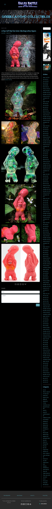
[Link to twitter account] (24, 504)
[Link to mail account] (30, 504)
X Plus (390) (45, 482)
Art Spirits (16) (46, 393)
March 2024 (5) (45, 135)
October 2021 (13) (46, 193)
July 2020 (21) (45, 224)
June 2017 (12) (45, 297)
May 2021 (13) (45, 204)
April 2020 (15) (45, 230)
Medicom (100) (45, 434)
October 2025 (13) (46, 96)
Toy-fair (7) (45, 477)
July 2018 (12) (45, 271)
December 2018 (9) (46, 261)
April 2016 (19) (45, 323)
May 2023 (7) (45, 155)
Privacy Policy (45, 495)
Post (38, 305)
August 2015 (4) (46, 338)
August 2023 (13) (46, 150)
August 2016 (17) (46, 316)
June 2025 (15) (45, 105)
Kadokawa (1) (45, 421)
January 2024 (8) (46, 139)
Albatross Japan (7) (46, 391)
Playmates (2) (45, 451)
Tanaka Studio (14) (46, 473)
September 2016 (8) (47, 314)
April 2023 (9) (45, 157)
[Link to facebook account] (21, 504)
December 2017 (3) (46, 284)
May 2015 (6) (45, 344)
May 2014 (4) (45, 367)
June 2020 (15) (45, 226)
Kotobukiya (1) (45, 428)
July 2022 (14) (45, 176)
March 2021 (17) (46, 207)
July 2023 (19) (45, 151)
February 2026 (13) (46, 88)
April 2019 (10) (45, 254)
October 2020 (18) (46, 217)
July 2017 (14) (45, 295)
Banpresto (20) (46, 397)
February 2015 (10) (46, 350)
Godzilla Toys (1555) (46, 417)
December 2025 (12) (46, 92)
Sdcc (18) (44, 460)
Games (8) (45, 412)
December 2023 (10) (46, 140)
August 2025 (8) (46, 101)
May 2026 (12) (45, 83)
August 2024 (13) (46, 125)
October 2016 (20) (46, 312)
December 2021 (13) (46, 189)
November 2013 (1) (46, 374)
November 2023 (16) (47, 142)
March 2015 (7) (45, 348)
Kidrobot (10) (45, 425)
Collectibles (3, 33)
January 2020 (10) (46, 235)
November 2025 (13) (47, 94)
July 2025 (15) (45, 103)
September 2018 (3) (47, 267)
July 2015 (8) (45, 340)
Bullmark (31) (45, 401)
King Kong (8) (45, 427)
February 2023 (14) (46, 161)
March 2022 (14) (46, 183)
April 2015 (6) (45, 346)
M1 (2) (44, 430)
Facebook (6, 79)
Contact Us (32, 495)
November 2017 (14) (47, 286)
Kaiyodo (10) (45, 423)
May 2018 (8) (45, 275)
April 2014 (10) (45, 368)
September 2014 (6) (47, 359)
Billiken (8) (45, 399)
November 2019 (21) (47, 239)
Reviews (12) (45, 458)
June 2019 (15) (45, 250)
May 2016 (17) (45, 321)
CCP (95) (44, 403)
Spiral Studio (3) (46, 469)
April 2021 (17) (45, 206)
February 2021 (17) (46, 209)
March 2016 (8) (45, 325)
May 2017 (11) (45, 299)
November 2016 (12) (47, 310)
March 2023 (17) (46, 159)
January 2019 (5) (46, 260)
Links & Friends (19, 495)
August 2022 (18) (46, 174)
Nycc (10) (44, 447)
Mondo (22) (45, 442)
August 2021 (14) (46, 198)
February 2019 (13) (46, 258)
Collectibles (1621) (46, 405)
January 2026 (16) (46, 90)
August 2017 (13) (46, 293)
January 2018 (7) (46, 282)
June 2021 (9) (45, 202)
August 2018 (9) (46, 269)
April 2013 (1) (45, 380)
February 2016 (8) (46, 327)
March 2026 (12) (46, 86)
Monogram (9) (45, 444)
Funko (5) (44, 410)
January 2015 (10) (46, 352)
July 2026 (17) (45, 79)
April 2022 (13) (45, 181)
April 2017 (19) (45, 301)
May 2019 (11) (45, 252)
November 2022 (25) (47, 167)
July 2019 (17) (45, 248)
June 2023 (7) (45, 153)
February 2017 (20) (46, 304)
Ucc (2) (44, 478)
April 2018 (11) (45, 276)
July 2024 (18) (45, 127)
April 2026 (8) (45, 85)
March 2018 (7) (45, 278)
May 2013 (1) (45, 378)
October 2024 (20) (46, 120)
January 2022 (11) (46, 187)
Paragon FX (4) (45, 449)
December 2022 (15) (46, 165)
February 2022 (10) (46, 185)
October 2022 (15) (46, 168)
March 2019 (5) (45, 256)
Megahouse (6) (45, 436)
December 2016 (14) (46, 308)
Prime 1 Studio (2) (46, 453)
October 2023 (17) (46, 144)
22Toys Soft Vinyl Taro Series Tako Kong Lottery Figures (18, 31)
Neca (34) (44, 445)
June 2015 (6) (45, 342)
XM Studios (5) (45, 484)
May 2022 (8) (45, 179)
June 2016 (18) (45, 320)
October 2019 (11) (46, 241)
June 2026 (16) (45, 81)
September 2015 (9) (47, 336)
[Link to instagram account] (28, 504)
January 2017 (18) (46, 306)
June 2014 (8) (45, 365)
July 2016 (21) (45, 318)
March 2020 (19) (46, 232)
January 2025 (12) (46, 114)
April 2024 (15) (45, 133)
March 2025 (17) (46, 111)
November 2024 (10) (47, 118)
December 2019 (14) (46, 237)
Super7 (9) (45, 471)
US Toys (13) (45, 480)
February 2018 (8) (46, 280)
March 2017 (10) (46, 303)
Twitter (10, 79)
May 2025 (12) (45, 107)
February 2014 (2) (46, 372)
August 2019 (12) (46, 246)
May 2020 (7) (45, 228)
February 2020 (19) (46, 233)
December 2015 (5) (46, 331)
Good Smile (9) (45, 419)
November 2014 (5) (46, 355)
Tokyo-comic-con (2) (46, 475)
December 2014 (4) (46, 353)
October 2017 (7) (46, 288)
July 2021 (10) (45, 200)
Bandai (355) (45, 395)
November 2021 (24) (47, 191)
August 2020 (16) (46, 222)
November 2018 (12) (47, 263)
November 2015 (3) (46, 333)
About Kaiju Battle (7, 495)
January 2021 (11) (46, 211)
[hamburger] (5, 4)
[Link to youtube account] (26, 504)
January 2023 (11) (46, 163)
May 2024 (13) (45, 131)
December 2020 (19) (46, 213)
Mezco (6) (44, 440)
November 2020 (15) (47, 215)
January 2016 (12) (46, 329)
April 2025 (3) (45, 109)
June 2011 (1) (45, 382)
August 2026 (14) (46, 77)
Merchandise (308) (46, 438)
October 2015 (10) (46, 335)
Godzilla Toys (8, 33)
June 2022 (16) (45, 178)
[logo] (28, 4)
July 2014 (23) (45, 363)
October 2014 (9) (46, 357)
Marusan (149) (45, 432)
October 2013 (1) (46, 376)
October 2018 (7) (46, 265)
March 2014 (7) (45, 370)
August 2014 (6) (46, 361)
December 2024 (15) (46, 116)
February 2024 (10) (46, 137)
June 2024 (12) (45, 129)
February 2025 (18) (46, 112)
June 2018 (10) (45, 273)
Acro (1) (44, 389)
